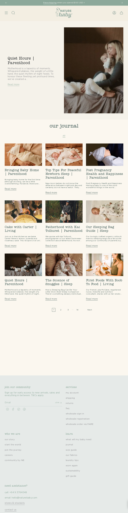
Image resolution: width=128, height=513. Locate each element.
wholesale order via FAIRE (80, 424)
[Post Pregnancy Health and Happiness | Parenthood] (104, 154)
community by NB (14, 460)
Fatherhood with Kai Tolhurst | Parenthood (63, 229)
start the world (13, 445)
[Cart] (121, 13)
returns (69, 403)
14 (77, 310)
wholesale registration (78, 419)
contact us (11, 510)
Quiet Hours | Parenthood (16, 282)
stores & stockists (15, 503)
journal (69, 445)
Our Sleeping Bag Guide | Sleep (100, 229)
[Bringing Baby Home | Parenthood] (23, 154)
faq (67, 408)
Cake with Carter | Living (21, 229)
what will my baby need (78, 439)
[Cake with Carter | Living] (23, 211)
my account (72, 393)
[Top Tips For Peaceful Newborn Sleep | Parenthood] (64, 154)
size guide (71, 450)
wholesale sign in (75, 414)
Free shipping (50, 3)
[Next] (122, 2)
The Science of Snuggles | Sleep (58, 282)
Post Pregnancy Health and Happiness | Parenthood (104, 174)
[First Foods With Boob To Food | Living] (104, 265)
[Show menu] (6, 13)
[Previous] (6, 2)
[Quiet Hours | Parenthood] (23, 265)
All (64, 136)
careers (9, 455)
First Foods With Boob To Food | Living (104, 282)
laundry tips (72, 460)
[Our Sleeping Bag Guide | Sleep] (104, 211)
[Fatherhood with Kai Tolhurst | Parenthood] (64, 211)
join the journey (13, 450)
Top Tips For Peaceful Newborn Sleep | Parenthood (63, 174)
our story (10, 439)
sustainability (73, 471)
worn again (72, 466)
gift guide (71, 476)
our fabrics (71, 455)
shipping (70, 398)
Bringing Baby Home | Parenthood (22, 172)
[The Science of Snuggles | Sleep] (64, 265)
